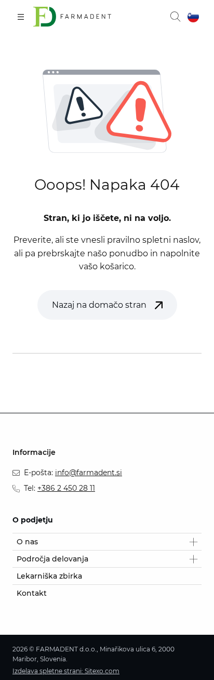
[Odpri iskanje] (175, 16)
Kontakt (32, 593)
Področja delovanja (52, 559)
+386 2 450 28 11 (66, 488)
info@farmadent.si (88, 472)
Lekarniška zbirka (49, 576)
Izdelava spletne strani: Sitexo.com (65, 671)
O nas (27, 541)
